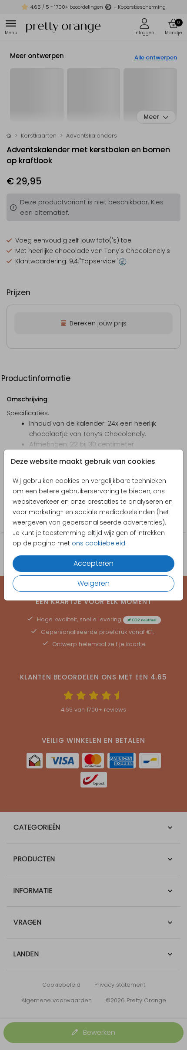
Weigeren (93, 583)
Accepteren (93, 563)
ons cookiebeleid (98, 543)
